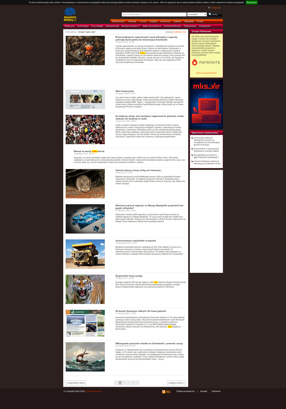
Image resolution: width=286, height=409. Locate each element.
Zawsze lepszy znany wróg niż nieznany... (139, 170)
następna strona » (176, 383)
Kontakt (203, 391)
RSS (168, 391)
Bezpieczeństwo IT (131, 26)
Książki (153, 21)
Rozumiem (252, 2)
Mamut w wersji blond (89, 151)
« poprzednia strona (76, 383)
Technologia (83, 26)
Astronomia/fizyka (172, 26)
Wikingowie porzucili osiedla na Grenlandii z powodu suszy (149, 343)
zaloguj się (216, 8)
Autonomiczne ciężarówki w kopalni (136, 240)
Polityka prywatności (185, 391)
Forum (143, 21)
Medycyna (69, 26)
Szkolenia (216, 391)
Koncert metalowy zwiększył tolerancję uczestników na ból (207, 162)
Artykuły (132, 21)
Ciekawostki (205, 26)
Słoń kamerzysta (125, 91)
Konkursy (165, 21)
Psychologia (97, 26)
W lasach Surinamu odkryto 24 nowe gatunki (141, 311)
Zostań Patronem (201, 31)
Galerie (177, 21)
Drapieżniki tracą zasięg (129, 275)
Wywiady (189, 21)
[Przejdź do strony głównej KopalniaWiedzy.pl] (70, 14)
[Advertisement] (126, 78)
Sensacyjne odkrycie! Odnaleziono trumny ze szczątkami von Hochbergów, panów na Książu (207, 141)
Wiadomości (118, 21)
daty (185, 32)
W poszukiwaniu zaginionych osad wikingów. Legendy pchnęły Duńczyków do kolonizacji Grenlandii (146, 38)
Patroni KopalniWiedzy (206, 73)
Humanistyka (190, 26)
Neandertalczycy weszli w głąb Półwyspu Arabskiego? (206, 156)
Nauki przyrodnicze (152, 26)
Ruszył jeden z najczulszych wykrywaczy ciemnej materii (206, 150)
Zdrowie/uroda (112, 26)
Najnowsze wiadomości (205, 132)
